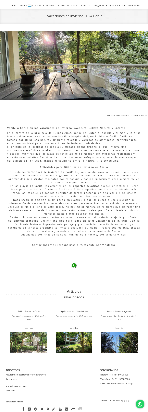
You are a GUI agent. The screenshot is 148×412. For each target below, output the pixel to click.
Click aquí (10, 390)
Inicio (13, 5)
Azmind (20, 402)
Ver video (74, 328)
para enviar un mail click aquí (119, 383)
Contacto (85, 5)
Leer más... (11, 379)
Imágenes (99, 5)
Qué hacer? (116, 5)
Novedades (134, 5)
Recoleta (72, 5)
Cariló (59, 5)
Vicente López (43, 5)
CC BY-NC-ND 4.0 (115, 401)
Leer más (29, 328)
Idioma (23, 5)
